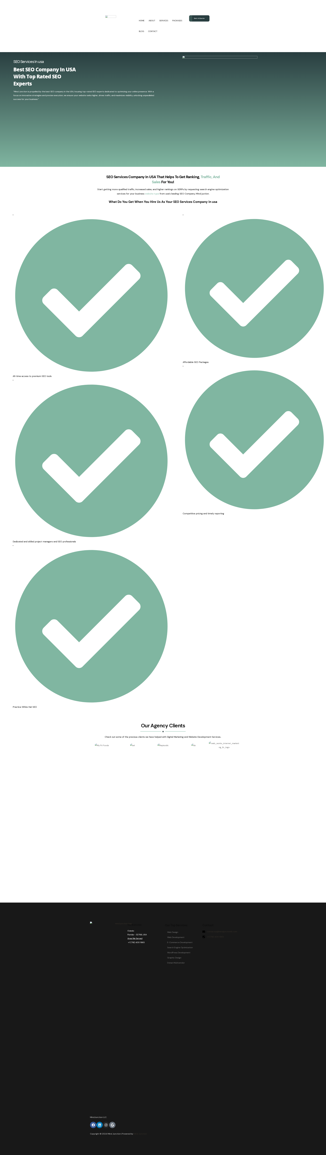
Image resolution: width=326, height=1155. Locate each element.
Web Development (175, 937)
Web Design (172, 932)
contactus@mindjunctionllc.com (222, 931)
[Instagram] (106, 1125)
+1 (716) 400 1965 (215, 936)
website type (152, 193)
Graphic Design (174, 957)
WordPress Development (178, 952)
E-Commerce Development (180, 942)
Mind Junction (140, 1133)
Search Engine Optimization (180, 947)
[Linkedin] (99, 1125)
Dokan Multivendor (176, 962)
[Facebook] (93, 1125)
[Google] (112, 1125)
